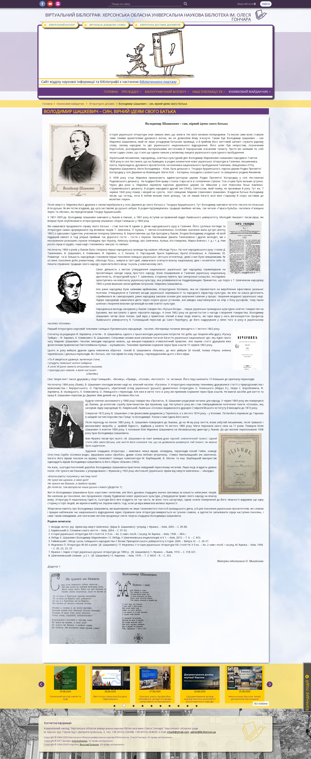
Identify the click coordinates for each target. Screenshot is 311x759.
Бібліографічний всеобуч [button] (165, 92)
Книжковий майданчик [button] (248, 92)
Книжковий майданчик (70, 103)
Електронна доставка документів (158, 24)
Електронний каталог (59, 24)
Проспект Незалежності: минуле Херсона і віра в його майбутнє (244, 695)
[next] (269, 684)
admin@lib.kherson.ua (203, 732)
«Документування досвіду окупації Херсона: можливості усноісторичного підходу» (155, 696)
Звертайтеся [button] (245, 4)
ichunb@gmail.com (178, 732)
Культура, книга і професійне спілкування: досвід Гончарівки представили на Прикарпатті (110, 696)
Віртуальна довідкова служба (105, 24)
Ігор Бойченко (79, 740)
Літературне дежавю (101, 103)
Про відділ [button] (130, 92)
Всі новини (260, 703)
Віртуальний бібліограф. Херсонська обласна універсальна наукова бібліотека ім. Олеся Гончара (148, 17)
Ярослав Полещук (89, 744)
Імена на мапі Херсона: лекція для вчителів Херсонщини (200, 695)
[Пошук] (185, 3)
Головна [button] (111, 92)
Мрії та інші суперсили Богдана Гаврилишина (65, 695)
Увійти (266, 4)
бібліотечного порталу (158, 81)
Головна (47, 103)
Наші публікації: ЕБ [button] (207, 92)
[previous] (41, 684)
